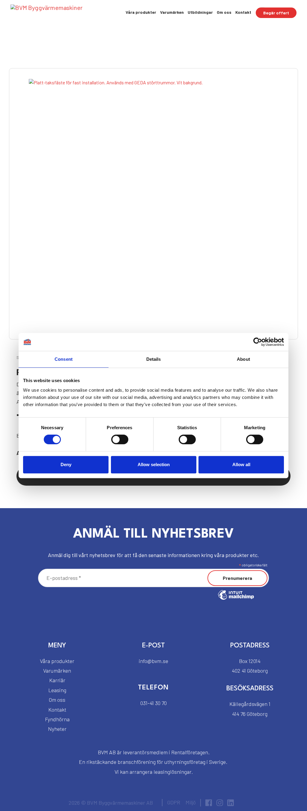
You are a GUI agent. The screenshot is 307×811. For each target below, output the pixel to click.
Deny (66, 464)
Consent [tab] (64, 359)
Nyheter (57, 728)
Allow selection (154, 464)
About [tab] (243, 359)
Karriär (57, 680)
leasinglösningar (172, 771)
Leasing (57, 690)
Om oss (224, 12)
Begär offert (276, 12)
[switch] (119, 439)
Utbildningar (200, 12)
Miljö (191, 802)
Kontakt (243, 12)
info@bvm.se (153, 661)
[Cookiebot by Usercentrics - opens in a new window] (257, 341)
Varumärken (172, 12)
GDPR (173, 802)
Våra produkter (141, 12)
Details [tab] (153, 359)
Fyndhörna (57, 719)
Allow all (241, 464)
